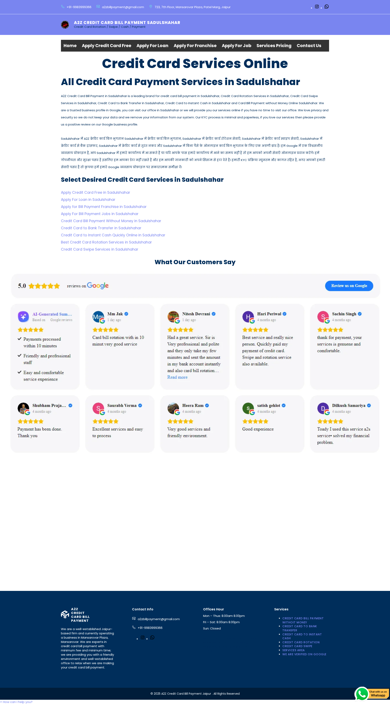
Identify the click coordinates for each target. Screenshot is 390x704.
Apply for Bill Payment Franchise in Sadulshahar (104, 206)
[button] (16, 702)
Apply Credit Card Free (106, 46)
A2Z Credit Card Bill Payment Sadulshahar (127, 22)
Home (70, 46)
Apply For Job (236, 46)
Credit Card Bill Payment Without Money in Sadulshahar (111, 220)
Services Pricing (274, 46)
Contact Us (309, 46)
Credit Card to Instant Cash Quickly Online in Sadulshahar (113, 235)
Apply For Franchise (195, 46)
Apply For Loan (152, 46)
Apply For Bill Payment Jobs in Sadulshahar (100, 213)
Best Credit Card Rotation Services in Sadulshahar (106, 242)
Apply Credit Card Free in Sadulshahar (95, 192)
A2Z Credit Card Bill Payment (80, 615)
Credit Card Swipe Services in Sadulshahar (99, 249)
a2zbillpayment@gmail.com (159, 619)
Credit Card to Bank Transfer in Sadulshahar (101, 227)
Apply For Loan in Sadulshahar (88, 199)
